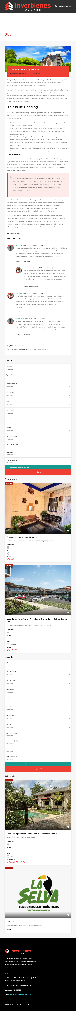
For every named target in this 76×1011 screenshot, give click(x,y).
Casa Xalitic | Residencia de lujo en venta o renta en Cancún (32, 834)
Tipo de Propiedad (11, 383)
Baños (8, 401)
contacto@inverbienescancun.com (20, 995)
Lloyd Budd (19, 245)
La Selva (10, 922)
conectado (25, 349)
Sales (28, 74)
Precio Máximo (10, 419)
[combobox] (38, 369)
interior (17, 234)
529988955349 (63, 6)
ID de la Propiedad (11, 460)
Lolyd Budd (19, 318)
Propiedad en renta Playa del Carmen (22, 537)
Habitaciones (10, 392)
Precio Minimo (10, 410)
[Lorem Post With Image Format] (38, 59)
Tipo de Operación (11, 375)
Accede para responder (23, 261)
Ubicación (9, 366)
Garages (8, 427)
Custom (12, 234)
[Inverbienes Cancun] (28, 11)
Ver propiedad (38, 523)
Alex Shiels (27, 268)
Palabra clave (10, 452)
